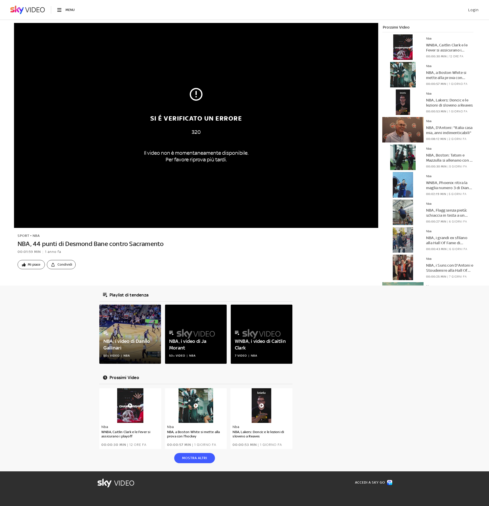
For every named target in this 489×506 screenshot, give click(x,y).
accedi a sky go (370, 482)
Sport (23, 236)
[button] (31, 264)
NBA (36, 236)
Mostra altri (194, 458)
